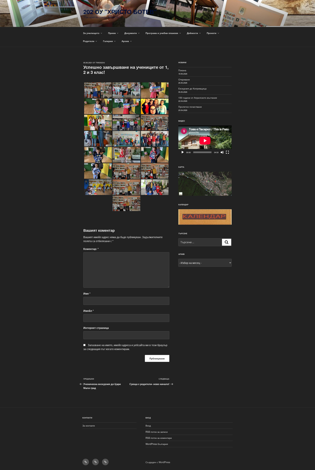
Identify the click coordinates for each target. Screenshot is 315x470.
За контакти (88, 425)
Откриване (184, 79)
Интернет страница (96, 328)
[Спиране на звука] (222, 152)
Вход (148, 425)
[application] (205, 141)
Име (86, 293)
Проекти (211, 33)
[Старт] (182, 152)
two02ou (100, 62)
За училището (91, 33)
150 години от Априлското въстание (197, 97)
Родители (88, 41)
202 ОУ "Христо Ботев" (120, 11)
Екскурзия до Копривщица (192, 88)
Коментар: (91, 249)
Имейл (88, 311)
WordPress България (157, 444)
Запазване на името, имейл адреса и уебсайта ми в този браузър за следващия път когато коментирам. (125, 347)
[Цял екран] (227, 152)
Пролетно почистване (190, 106)
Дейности (192, 33)
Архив (125, 41)
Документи (130, 33)
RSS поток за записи (157, 431)
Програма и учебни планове (162, 33)
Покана (182, 70)
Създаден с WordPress (158, 462)
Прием (112, 33)
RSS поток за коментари (159, 437)
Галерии (108, 41)
